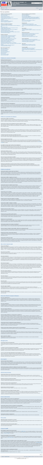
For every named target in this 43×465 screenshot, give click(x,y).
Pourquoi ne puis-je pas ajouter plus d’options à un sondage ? (8, 38)
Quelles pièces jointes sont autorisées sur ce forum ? (28, 44)
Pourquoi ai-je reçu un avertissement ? (6, 41)
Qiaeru (25, 458)
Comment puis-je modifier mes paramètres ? (6, 24)
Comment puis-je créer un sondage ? (5, 37)
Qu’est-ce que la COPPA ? (4, 15)
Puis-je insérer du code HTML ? (5, 49)
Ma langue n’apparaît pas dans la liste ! (6, 28)
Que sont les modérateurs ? (25, 15)
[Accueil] (6, 4)
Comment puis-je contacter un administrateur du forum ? (29, 51)
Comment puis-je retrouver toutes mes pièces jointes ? (29, 45)
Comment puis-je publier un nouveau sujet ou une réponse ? (8, 35)
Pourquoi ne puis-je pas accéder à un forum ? (6, 40)
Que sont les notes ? (3, 53)
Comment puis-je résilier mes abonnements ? (27, 41)
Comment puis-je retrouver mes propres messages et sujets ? (30, 36)
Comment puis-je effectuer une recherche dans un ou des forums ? (30, 33)
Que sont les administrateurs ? (26, 14)
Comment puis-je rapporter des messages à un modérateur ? (8, 42)
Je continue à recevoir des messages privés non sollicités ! (29, 24)
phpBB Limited (23, 431)
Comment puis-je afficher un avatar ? (5, 30)
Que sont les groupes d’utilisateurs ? (26, 16)
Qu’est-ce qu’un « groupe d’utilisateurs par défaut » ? (28, 20)
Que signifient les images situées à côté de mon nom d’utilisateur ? (9, 29)
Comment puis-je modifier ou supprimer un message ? (8, 36)
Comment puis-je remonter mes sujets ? (6, 45)
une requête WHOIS (39, 442)
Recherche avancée (41, 3)
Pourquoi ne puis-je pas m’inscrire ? (5, 16)
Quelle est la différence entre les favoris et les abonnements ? (30, 39)
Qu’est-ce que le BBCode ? (4, 48)
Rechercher (40, 3)
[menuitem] (40, 9)
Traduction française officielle (20, 458)
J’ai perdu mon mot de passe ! (4, 20)
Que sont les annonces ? (4, 52)
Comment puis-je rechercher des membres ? (27, 35)
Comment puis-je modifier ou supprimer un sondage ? (7, 39)
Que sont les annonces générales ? (5, 51)
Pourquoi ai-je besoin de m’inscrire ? (5, 14)
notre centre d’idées (10, 437)
